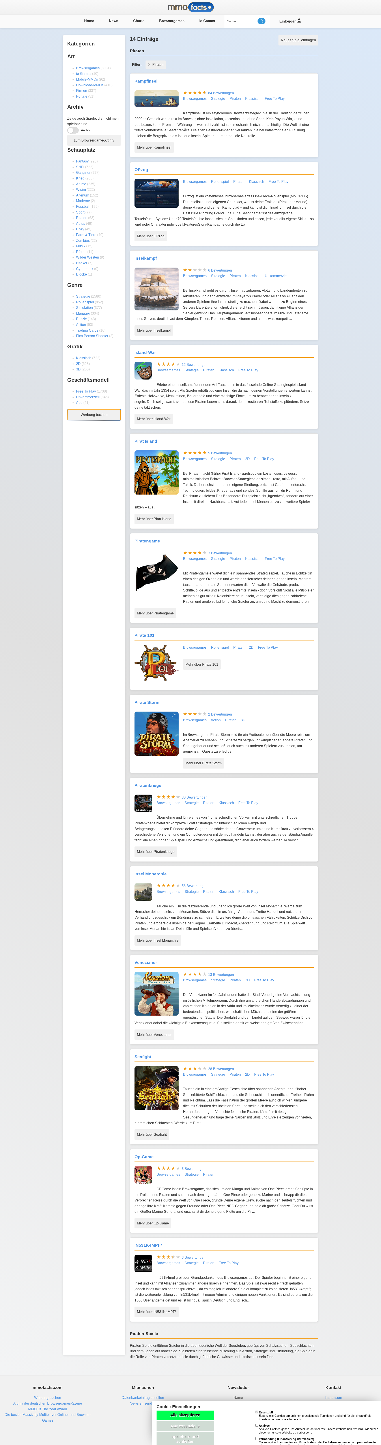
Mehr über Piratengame (155, 613)
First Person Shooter (92, 336)
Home (89, 21)
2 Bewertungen (220, 714)
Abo (79, 402)
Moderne (83, 201)
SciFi (80, 167)
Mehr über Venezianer (154, 1035)
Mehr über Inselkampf (154, 330)
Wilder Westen (87, 257)
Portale (81, 96)
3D (78, 369)
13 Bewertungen (221, 975)
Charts (138, 21)
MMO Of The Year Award (47, 1409)
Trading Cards (87, 330)
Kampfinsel (145, 81)
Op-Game (144, 1156)
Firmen (81, 91)
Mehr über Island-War (153, 419)
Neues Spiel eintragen (298, 40)
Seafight (142, 1056)
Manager (83, 313)
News (113, 21)
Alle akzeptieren (185, 1415)
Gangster (83, 172)
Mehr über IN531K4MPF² (156, 1312)
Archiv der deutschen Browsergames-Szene (47, 1403)
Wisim (81, 189)
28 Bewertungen (221, 1069)
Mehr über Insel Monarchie (158, 940)
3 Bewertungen (220, 553)
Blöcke (81, 274)
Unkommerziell (88, 397)
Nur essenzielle (185, 1426)
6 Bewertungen (220, 270)
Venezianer (145, 962)
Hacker (81, 263)
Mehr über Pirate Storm (203, 763)
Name (238, 1398)
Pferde (81, 252)
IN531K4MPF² (148, 1245)
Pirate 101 (144, 635)
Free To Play (86, 391)
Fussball (83, 206)
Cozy (80, 229)
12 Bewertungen (194, 364)
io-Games (83, 74)
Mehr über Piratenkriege (156, 852)
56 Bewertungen (194, 886)
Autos (80, 223)
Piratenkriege (147, 785)
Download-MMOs (89, 85)
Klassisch (83, 358)
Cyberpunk (84, 269)
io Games (207, 21)
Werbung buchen (94, 415)
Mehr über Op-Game (153, 1223)
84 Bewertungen (221, 93)
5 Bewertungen (220, 453)
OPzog (141, 169)
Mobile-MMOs (87, 79)
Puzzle (81, 319)
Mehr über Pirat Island (154, 519)
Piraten (81, 218)
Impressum (333, 1398)
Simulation (84, 308)
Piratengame (147, 541)
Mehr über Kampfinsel (154, 147)
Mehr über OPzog (150, 236)
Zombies (83, 240)
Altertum (82, 195)
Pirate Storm (146, 702)
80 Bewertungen (194, 797)
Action (81, 325)
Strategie (83, 296)
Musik (80, 246)
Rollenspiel (85, 302)
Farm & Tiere (86, 235)
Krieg (80, 178)
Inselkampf (145, 258)
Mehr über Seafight (152, 1134)
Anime (81, 184)
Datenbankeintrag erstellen (143, 1398)
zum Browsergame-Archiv (94, 140)
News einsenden (143, 1403)
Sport (80, 212)
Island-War (145, 352)
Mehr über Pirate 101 (201, 664)
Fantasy (82, 161)
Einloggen (288, 21)
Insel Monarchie (150, 874)
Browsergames (172, 21)
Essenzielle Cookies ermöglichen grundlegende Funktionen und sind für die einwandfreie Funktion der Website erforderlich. (315, 1416)
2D (78, 364)
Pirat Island (145, 441)
